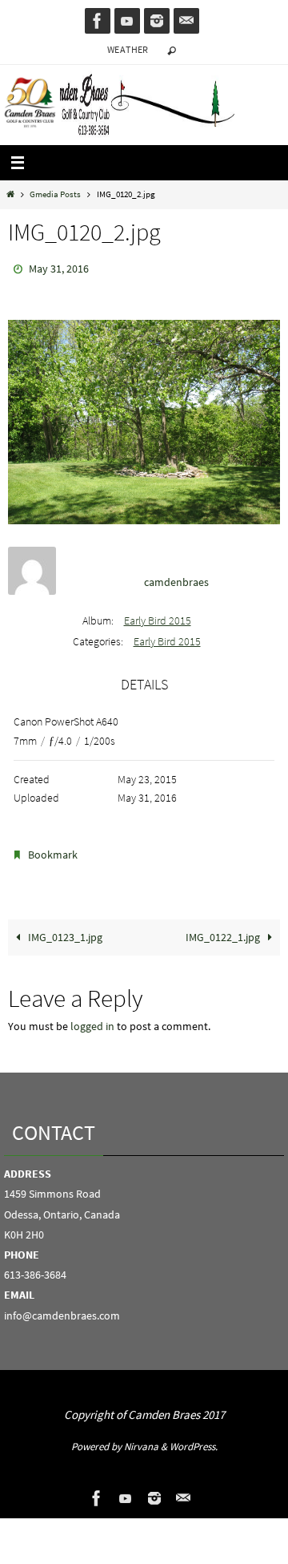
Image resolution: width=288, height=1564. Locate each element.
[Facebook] (97, 21)
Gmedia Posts (55, 194)
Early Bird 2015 (157, 616)
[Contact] (186, 21)
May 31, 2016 (59, 268)
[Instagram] (157, 21)
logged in (92, 1018)
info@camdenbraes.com (62, 1307)
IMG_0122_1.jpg (224, 929)
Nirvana (141, 1439)
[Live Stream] (127, 21)
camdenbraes (176, 579)
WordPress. (194, 1439)
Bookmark (53, 850)
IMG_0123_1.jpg (64, 929)
